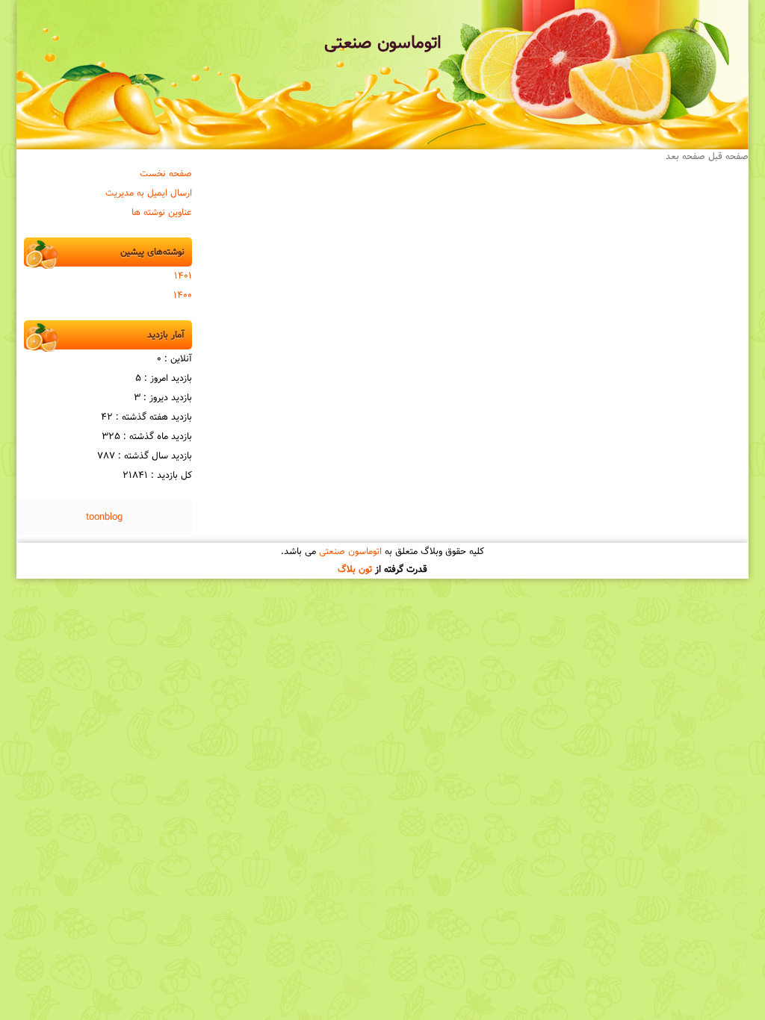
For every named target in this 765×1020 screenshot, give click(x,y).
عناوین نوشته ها (161, 212)
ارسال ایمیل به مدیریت (148, 193)
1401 (183, 276)
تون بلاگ (355, 569)
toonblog (104, 517)
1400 (182, 295)
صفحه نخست (166, 174)
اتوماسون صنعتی (383, 43)
